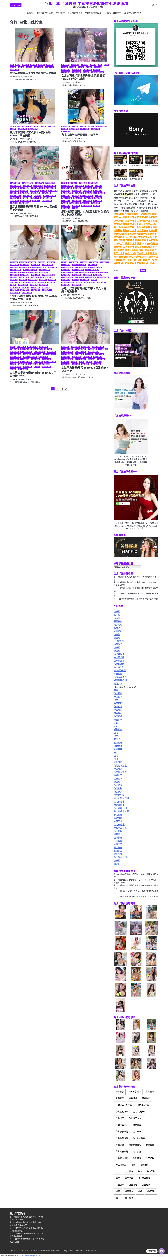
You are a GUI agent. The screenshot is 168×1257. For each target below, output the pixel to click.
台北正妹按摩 (14, 70)
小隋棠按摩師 (25, 290)
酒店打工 (118, 850)
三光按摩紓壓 (104, 262)
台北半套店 (97, 67)
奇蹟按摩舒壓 (14, 200)
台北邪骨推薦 (122, 1158)
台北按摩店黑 (53, 190)
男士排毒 (133, 1185)
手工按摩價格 (76, 200)
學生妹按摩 (33, 285)
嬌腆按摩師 (51, 282)
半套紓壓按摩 (14, 190)
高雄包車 (118, 775)
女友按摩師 (23, 280)
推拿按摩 (118, 674)
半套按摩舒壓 (103, 126)
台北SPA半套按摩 (124, 1105)
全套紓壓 (120, 1098)
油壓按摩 (129, 1178)
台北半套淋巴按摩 (80, 351)
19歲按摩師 (65, 64)
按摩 (133, 1165)
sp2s (116, 723)
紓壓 (118, 1191)
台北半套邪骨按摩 (47, 265)
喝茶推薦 (79, 282)
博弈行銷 (118, 792)
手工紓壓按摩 (66, 205)
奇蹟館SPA (36, 200)
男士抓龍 (120, 1185)
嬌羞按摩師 (42, 282)
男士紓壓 (146, 1185)
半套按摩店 (15, 77)
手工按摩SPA (66, 200)
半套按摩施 (77, 188)
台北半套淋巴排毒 (93, 351)
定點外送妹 (65, 361)
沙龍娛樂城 (119, 644)
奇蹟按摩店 (24, 198)
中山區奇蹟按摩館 (27, 183)
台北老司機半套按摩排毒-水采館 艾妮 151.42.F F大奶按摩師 (83, 77)
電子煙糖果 (119, 654)
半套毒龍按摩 (50, 183)
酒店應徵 (118, 742)
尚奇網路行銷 (120, 680)
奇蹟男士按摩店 (25, 200)
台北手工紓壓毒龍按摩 (92, 270)
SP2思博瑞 (119, 657)
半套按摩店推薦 (66, 188)
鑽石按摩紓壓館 (23, 369)
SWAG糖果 (119, 661)
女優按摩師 (13, 280)
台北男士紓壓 (27, 195)
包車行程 (118, 706)
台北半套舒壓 (76, 70)
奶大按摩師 (91, 359)
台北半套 (29, 67)
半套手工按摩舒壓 (67, 185)
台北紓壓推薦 (135, 1145)
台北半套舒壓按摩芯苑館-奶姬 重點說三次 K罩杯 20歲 (136, 599)
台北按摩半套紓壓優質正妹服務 (79, 134)
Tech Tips (16, 1256)
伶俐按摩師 (41, 262)
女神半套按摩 (33, 280)
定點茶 (81, 361)
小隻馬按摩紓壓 (26, 292)
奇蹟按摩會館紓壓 (46, 198)
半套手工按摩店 (93, 183)
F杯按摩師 (85, 64)
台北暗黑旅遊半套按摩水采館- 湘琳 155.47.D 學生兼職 (30, 134)
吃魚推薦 (94, 280)
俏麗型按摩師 (14, 265)
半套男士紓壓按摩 (37, 188)
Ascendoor (74, 1251)
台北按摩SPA (135, 1118)
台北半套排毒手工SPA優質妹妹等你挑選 (33, 73)
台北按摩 (96, 70)
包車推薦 (118, 693)
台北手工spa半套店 (49, 354)
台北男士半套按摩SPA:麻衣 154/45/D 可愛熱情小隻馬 (33, 374)
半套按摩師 (34, 126)
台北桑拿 (137, 1131)
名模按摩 (75, 195)
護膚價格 (151, 1191)
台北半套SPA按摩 (26, 349)
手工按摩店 (121, 1165)
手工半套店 (98, 198)
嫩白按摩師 (13, 282)
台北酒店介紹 (120, 808)
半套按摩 (25, 64)
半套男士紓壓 (25, 188)
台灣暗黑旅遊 (120, 677)
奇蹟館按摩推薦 (24, 203)
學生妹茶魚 (25, 287)
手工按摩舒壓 (98, 200)
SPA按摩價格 (135, 1091)
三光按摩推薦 (93, 262)
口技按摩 (21, 67)
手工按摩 (150, 1158)
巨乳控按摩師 (66, 364)
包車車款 (118, 703)
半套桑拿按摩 (98, 188)
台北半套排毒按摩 (26, 351)
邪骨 (118, 1198)
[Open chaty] (162, 1251)
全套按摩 (93, 64)
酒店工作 (118, 821)
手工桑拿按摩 (84, 203)
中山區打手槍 (39, 183)
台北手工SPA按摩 (25, 267)
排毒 (118, 1171)
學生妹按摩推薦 (14, 287)
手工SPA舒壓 (88, 198)
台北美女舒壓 (66, 280)
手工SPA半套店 (66, 198)
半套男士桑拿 (14, 188)
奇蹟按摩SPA (14, 198)
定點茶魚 (88, 361)
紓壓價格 (129, 1191)
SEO (116, 733)
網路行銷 (118, 729)
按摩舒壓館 (60, 13)
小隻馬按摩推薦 (14, 292)
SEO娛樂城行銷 (121, 798)
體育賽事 (118, 628)
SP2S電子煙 (120, 667)
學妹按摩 (13, 285)
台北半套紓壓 (66, 70)
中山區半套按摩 (14, 183)
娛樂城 (117, 611)
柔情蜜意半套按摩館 (112, 13)
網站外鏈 (118, 762)
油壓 (118, 1178)
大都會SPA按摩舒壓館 (132, 13)
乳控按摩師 (65, 346)
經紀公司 (118, 683)
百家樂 (117, 618)
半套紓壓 (41, 64)
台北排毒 (137, 1125)
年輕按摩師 (76, 364)
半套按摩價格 (79, 185)
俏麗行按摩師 (25, 265)
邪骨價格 (129, 1198)
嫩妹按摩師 (52, 280)
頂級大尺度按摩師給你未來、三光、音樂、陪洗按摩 (83, 290)
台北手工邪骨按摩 (67, 272)
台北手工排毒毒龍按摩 (30, 270)
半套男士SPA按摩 (15, 185)
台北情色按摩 (37, 354)
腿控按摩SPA (66, 208)
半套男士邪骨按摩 (67, 349)
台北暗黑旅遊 (22, 129)
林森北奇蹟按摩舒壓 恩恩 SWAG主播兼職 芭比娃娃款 (33, 208)
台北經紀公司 (120, 857)
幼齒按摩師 (85, 364)
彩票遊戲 (118, 631)
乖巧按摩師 (32, 262)
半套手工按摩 (120, 828)
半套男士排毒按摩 (50, 185)
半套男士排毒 (38, 185)
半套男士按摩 (27, 185)
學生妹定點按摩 (23, 285)
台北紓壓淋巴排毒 (103, 277)
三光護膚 (74, 126)
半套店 (18, 64)
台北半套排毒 (38, 67)
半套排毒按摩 (87, 188)
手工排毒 (64, 203)
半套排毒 (33, 64)
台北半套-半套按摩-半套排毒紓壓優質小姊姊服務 (86, 4)
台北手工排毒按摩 (15, 270)
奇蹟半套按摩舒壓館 (45, 13)
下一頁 (64, 389)
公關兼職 (118, 749)
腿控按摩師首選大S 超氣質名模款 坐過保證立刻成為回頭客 (85, 213)
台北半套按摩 (14, 351)
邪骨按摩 (118, 814)
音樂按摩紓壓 (76, 285)
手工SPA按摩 (77, 198)
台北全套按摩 (122, 1111)
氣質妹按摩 (76, 205)
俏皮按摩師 (51, 262)
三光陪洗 (82, 126)
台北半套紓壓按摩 (67, 354)
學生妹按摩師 (43, 285)
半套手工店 (82, 183)
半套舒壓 (49, 64)
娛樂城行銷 (119, 795)
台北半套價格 (38, 349)
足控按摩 (75, 208)
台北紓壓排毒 (33, 364)
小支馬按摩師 (35, 287)
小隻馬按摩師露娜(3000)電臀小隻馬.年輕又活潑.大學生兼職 (33, 297)
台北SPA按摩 (143, 1105)
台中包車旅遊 (120, 772)
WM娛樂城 (119, 641)
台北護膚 (150, 1145)
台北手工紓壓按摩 (78, 270)
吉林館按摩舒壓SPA (67, 282)
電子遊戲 (118, 621)
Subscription (15, 5)
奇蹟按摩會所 (34, 198)
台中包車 (118, 785)
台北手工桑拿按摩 (44, 270)
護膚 (140, 1191)
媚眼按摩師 (43, 280)
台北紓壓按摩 (66, 195)
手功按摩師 (98, 195)
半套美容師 (24, 190)
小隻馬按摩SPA (46, 290)
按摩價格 (144, 1165)
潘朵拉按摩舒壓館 (75, 13)
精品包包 (118, 719)
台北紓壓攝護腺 (90, 277)
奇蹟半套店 (37, 195)
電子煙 (117, 615)
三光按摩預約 (66, 265)
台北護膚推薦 (122, 1151)
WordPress (92, 1251)
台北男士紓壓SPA (91, 193)
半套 (11, 64)
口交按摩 (13, 67)
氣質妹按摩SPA (86, 205)
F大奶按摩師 (75, 64)
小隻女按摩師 (35, 290)
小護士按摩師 (14, 290)
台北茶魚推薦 (84, 280)
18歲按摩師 (13, 262)
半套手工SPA (72, 183)
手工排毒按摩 (74, 203)
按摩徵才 (30, 13)
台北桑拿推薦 (122, 1138)
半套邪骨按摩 (34, 190)
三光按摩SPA (73, 262)
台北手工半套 (49, 67)
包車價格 (118, 697)
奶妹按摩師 (101, 359)
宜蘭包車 (118, 778)
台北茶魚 (85, 72)
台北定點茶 (13, 267)
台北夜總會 (119, 801)
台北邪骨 (137, 1151)
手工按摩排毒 (87, 200)
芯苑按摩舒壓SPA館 (93, 13)
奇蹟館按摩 (13, 203)
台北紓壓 (101, 193)
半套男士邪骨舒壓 (50, 188)
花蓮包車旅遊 (120, 765)
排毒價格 (129, 1171)
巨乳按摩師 (97, 361)
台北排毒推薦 (122, 1131)
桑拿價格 (151, 1171)
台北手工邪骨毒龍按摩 (81, 272)
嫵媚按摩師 (23, 282)
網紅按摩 (96, 205)
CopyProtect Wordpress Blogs (31, 1256)
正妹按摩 (118, 837)
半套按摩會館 (92, 126)
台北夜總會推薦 (121, 811)
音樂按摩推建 (66, 285)
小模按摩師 (45, 287)
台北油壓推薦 (76, 72)
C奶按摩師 (23, 262)
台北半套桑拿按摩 (39, 351)
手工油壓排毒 (95, 203)
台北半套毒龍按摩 (67, 351)
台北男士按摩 (46, 193)
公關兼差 (118, 746)
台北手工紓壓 (87, 70)
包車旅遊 (118, 710)
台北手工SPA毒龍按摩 (39, 267)
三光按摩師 (83, 262)
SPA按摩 (120, 1091)
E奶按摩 (64, 262)
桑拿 (140, 1171)
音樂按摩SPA (101, 282)
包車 (116, 690)
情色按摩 (137, 1158)
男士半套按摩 (144, 1178)
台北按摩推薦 (122, 1125)
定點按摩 (74, 361)
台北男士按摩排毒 (15, 195)
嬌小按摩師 (32, 282)
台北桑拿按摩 (14, 193)
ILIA (116, 726)
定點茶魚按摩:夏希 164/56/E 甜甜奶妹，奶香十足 (85, 369)
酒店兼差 (118, 739)
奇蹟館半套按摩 (46, 200)
